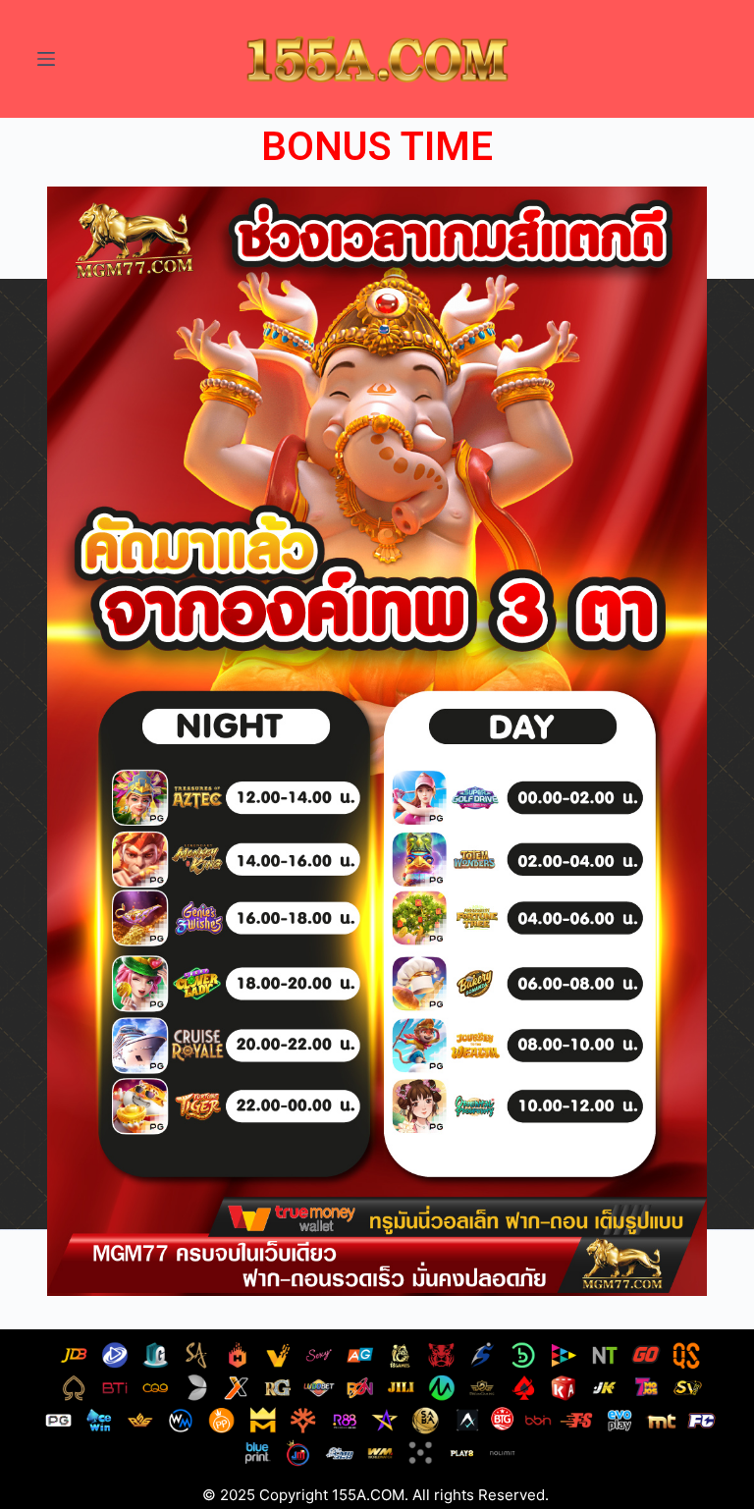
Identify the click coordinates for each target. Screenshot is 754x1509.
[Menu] (46, 59)
